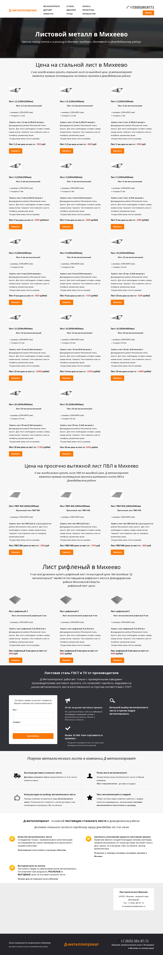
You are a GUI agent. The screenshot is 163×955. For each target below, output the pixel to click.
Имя (15, 710)
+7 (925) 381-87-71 (135, 941)
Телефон (17, 722)
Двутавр (47, 10)
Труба (69, 14)
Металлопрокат (51, 6)
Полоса (87, 6)
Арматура (48, 14)
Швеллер (71, 10)
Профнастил (89, 14)
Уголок (70, 6)
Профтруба (88, 10)
